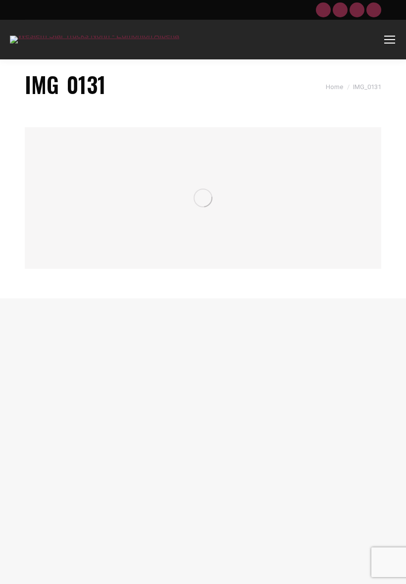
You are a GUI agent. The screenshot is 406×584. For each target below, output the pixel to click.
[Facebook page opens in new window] (340, 9)
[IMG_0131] (203, 198)
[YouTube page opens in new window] (323, 9)
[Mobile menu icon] (389, 39)
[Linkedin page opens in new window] (357, 9)
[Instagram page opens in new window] (373, 9)
